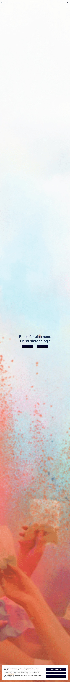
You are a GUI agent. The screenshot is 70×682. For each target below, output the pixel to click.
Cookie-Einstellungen (56, 676)
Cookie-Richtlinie (11, 673)
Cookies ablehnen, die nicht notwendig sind (55, 672)
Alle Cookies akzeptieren (56, 669)
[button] (68, 2)
